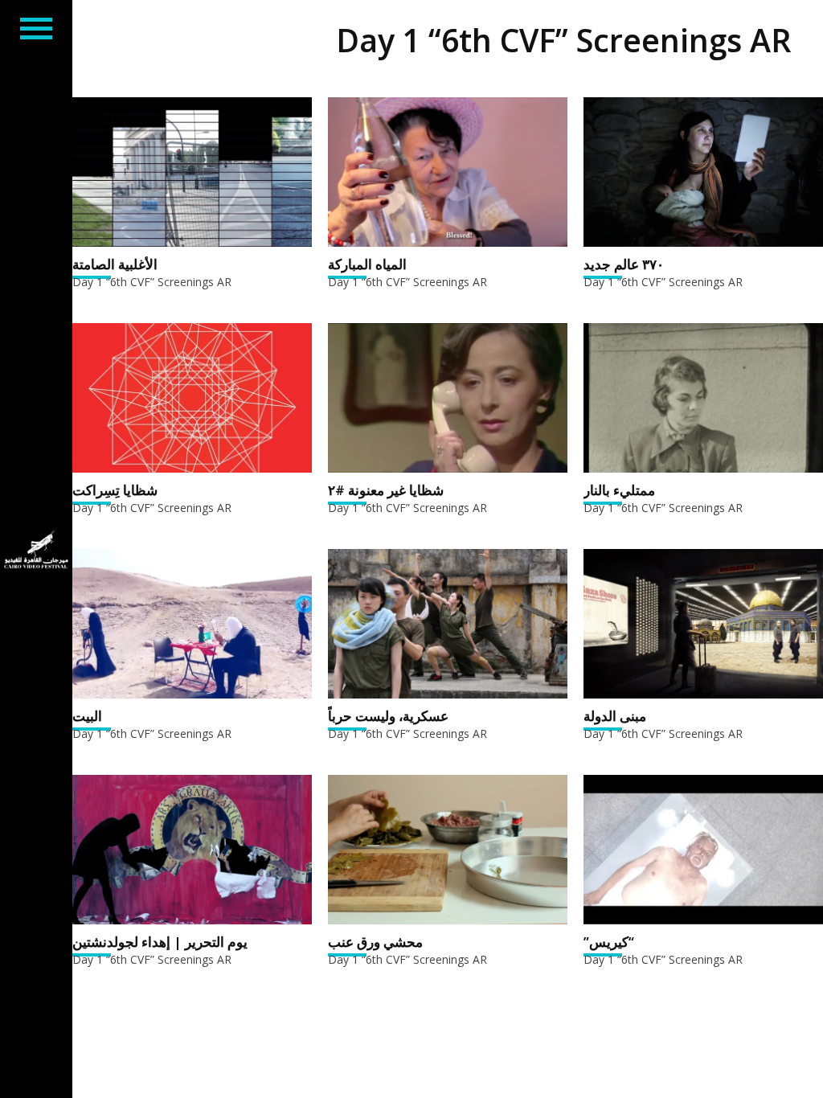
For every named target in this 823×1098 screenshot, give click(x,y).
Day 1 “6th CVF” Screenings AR (151, 281)
